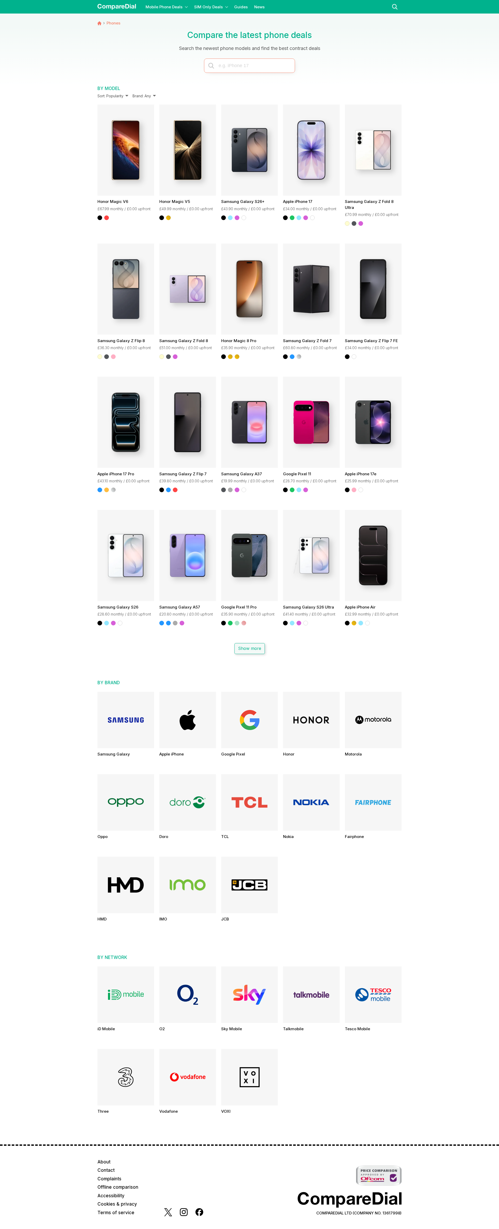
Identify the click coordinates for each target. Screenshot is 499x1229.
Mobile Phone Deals (164, 6)
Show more (249, 648)
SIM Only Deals (208, 6)
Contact (106, 1170)
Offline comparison (117, 1187)
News (259, 6)
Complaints (109, 1178)
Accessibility (110, 1195)
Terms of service (115, 1212)
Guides (241, 6)
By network (112, 957)
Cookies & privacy (117, 1204)
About (103, 1161)
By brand (108, 682)
